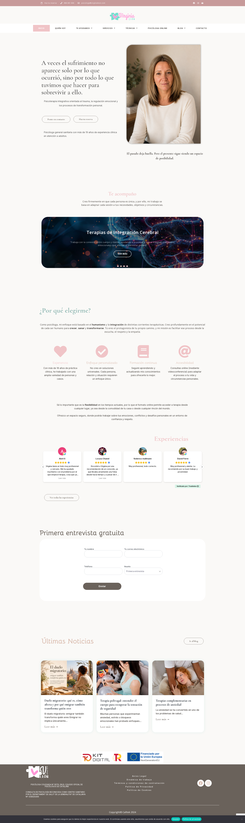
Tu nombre (89, 549)
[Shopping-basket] (202, 3)
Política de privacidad (191, 819)
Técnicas (130, 28)
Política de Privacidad (139, 787)
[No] (242, 819)
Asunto (127, 566)
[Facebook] (194, 3)
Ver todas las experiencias (62, 497)
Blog (180, 28)
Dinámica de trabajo (139, 780)
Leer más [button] (62, 478)
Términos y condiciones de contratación (139, 783)
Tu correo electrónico (134, 549)
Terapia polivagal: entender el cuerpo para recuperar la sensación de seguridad (121, 704)
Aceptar (176, 819)
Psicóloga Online (157, 28)
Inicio (41, 28)
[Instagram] (198, 3)
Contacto (201, 28)
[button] (118, 266)
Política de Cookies (139, 790)
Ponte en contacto (56, 119)
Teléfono (88, 566)
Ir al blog (193, 641)
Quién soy (60, 28)
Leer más (50, 726)
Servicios (108, 28)
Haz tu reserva (86, 119)
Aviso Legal (139, 776)
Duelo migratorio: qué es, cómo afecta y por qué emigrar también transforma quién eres (65, 704)
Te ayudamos (83, 28)
